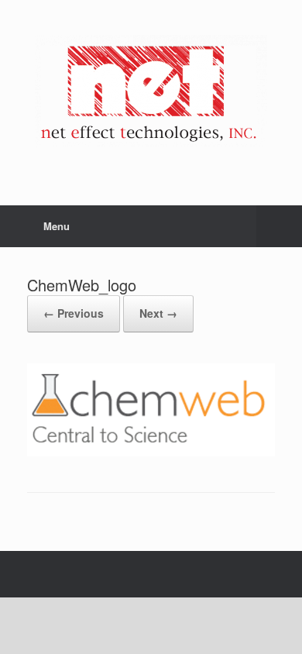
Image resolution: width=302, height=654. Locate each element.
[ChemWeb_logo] (151, 452)
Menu (56, 226)
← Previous (73, 313)
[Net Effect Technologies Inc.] (151, 91)
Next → (158, 313)
